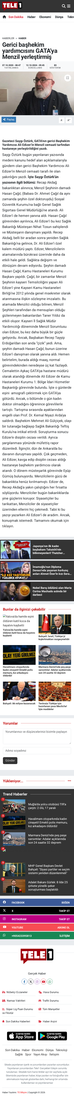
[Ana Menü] (68, 6)
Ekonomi (45, 17)
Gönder (10, 760)
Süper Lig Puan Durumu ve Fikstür (17, 1011)
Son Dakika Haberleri (18, 1021)
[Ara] (64, 6)
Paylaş (10, 119)
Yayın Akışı (40, 1054)
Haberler (8, 38)
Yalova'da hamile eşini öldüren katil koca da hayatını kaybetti (19, 632)
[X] (31, 981)
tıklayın (7, 526)
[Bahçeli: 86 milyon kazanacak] (19, 691)
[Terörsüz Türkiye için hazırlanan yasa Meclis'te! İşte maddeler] (55, 691)
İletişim (54, 1054)
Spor (28, 1054)
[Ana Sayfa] (4, 17)
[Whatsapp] (50, 981)
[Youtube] (43, 981)
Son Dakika (15, 17)
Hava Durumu (51, 992)
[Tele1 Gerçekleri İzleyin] (12, 6)
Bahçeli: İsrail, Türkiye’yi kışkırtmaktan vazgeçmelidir (54, 638)
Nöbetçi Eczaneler (17, 992)
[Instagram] (37, 981)
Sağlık (19, 1054)
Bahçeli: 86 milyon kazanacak (19, 703)
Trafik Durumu (51, 1000)
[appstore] (21, 1036)
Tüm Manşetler (51, 1009)
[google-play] (52, 1036)
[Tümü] (69, 781)
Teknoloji (61, 1050)
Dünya (59, 17)
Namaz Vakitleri (16, 1000)
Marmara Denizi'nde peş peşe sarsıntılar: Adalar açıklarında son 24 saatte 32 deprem (55, 670)
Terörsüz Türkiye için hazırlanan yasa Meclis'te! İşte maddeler (53, 706)
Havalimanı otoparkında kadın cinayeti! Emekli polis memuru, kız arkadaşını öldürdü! (18, 671)
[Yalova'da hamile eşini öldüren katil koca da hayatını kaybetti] (19, 621)
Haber (31, 17)
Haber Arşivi (50, 1021)
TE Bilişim (22, 1092)
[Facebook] (24, 981)
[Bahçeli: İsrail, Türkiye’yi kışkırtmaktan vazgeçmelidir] (55, 624)
